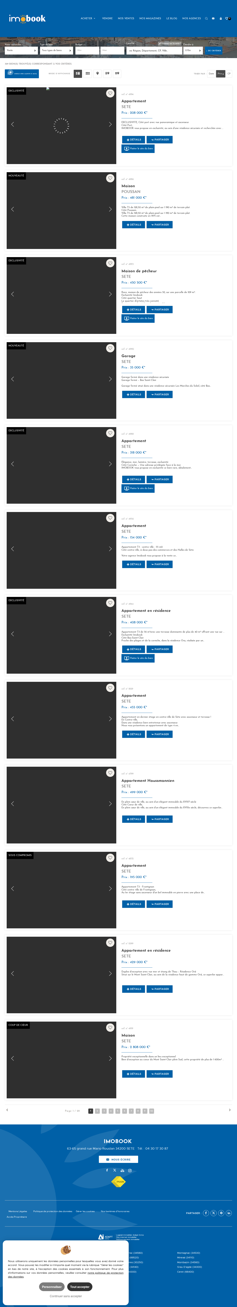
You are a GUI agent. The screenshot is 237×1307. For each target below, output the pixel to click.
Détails (135, 139)
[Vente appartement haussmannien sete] (61, 805)
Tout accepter (79, 1287)
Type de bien (46, 45)
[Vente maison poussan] (61, 210)
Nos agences (191, 18)
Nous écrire (121, 1159)
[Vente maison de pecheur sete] (61, 295)
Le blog (171, 18)
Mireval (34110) (185, 1257)
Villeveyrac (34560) (131, 1252)
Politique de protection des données (52, 1211)
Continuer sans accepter (66, 1296)
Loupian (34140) (129, 1267)
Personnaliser (52, 1287)
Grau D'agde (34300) (189, 1267)
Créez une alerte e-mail (25, 74)
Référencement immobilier (128, 1239)
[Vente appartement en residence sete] (61, 635)
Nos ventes (126, 18)
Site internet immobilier (126, 1237)
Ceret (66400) (185, 1271)
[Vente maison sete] (61, 1060)
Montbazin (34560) (188, 1262)
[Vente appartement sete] (61, 125)
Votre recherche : (13, 45)
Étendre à (188, 45)
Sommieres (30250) (131, 1262)
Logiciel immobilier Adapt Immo (130, 1235)
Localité (130, 43)
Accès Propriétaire (17, 1217)
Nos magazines (150, 18)
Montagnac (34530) (188, 1252)
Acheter (87, 18)
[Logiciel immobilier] (105, 1237)
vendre (107, 18)
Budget (79, 45)
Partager (162, 139)
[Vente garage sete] (61, 380)
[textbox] (155, 51)
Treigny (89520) (129, 1257)
